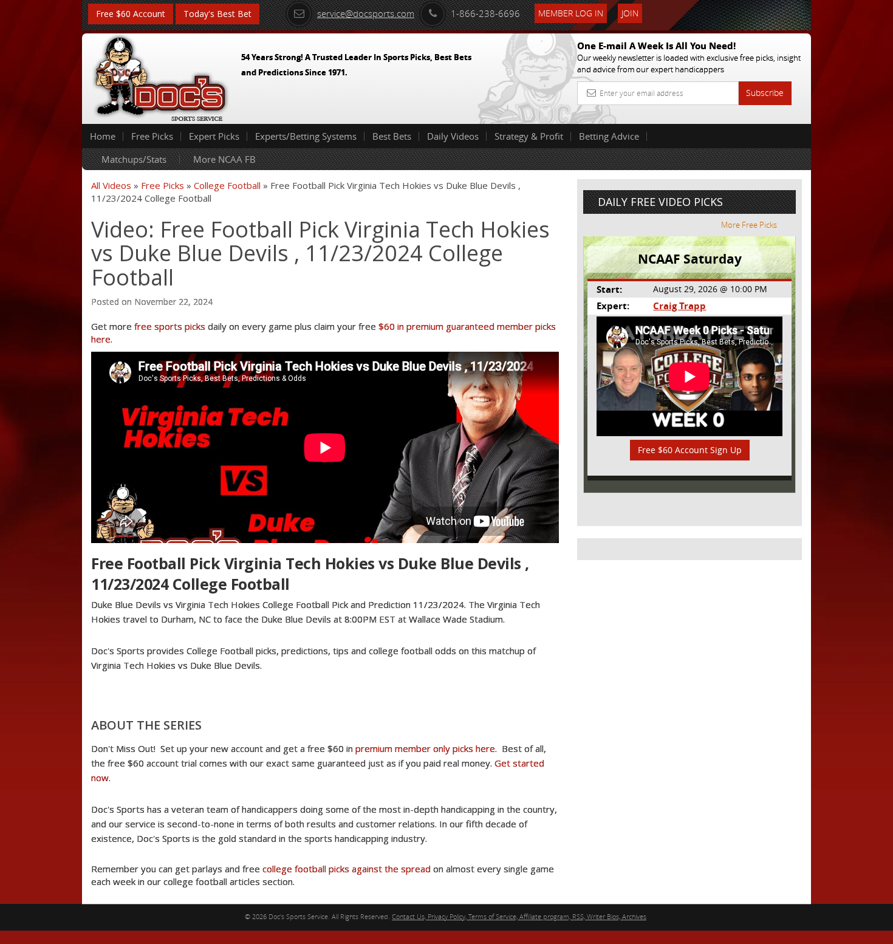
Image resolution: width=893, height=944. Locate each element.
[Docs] (160, 76)
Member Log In (570, 13)
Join (629, 13)
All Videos (111, 185)
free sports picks (169, 326)
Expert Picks (214, 136)
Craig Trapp (679, 305)
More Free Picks (749, 224)
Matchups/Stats (133, 159)
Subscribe (765, 92)
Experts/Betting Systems (306, 136)
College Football (227, 185)
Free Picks (152, 136)
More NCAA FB (224, 159)
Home (102, 136)
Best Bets (391, 136)
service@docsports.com (365, 13)
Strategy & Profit (528, 136)
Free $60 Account (130, 13)
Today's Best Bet (217, 13)
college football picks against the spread (346, 869)
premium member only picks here (425, 748)
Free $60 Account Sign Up (690, 450)
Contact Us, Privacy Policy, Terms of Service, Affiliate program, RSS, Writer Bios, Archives (519, 916)
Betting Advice (609, 136)
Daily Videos (453, 136)
